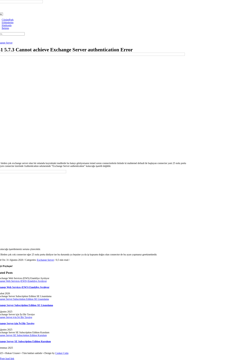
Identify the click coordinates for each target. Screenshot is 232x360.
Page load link (7, 358)
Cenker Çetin (61, 353)
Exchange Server (45, 260)
